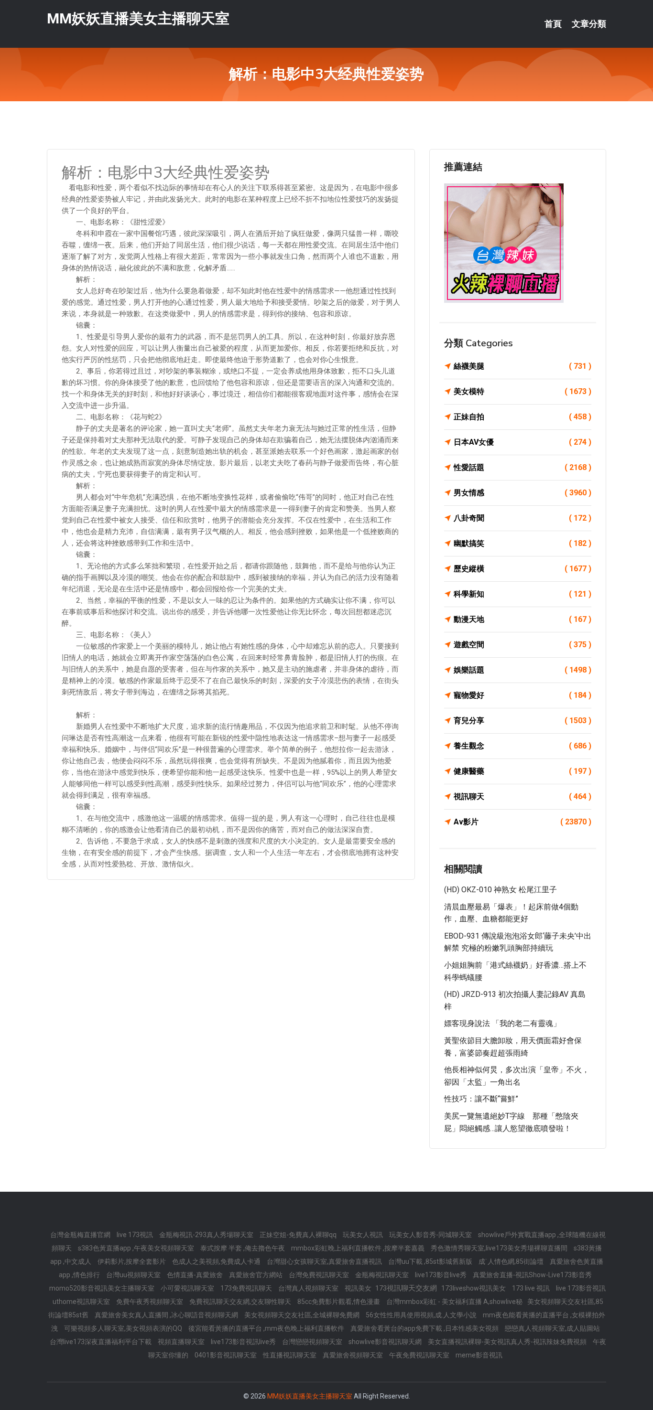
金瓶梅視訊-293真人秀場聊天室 (207, 1235)
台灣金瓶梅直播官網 (81, 1235)
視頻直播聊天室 (182, 1342)
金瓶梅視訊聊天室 (382, 1275)
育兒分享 (522, 720)
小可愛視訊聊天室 (188, 1288)
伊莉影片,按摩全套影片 (132, 1261)
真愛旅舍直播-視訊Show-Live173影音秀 (532, 1275)
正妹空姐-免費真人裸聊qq (299, 1235)
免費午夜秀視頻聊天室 (150, 1301)
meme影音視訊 (479, 1355)
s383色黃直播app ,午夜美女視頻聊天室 (137, 1248)
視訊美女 (359, 1288)
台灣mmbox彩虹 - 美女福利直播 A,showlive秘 (454, 1301)
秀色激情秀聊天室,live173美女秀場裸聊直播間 (500, 1248)
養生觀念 (522, 745)
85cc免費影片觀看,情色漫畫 (339, 1301)
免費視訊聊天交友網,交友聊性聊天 (241, 1301)
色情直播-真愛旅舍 (195, 1275)
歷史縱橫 (522, 568)
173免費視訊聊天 (246, 1288)
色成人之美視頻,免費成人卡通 (217, 1261)
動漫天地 (522, 619)
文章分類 (589, 24)
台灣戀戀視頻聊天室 (313, 1342)
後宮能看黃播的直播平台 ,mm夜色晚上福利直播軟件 (267, 1328)
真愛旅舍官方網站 (256, 1275)
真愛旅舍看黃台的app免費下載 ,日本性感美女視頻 (425, 1328)
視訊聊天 (522, 796)
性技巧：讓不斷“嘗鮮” (481, 1098)
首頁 (553, 24)
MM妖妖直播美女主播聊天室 (138, 18)
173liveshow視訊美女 (474, 1288)
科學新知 (522, 593)
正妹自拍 (522, 416)
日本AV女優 (522, 442)
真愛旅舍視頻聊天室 (353, 1355)
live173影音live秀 (441, 1275)
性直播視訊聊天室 (290, 1355)
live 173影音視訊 (581, 1288)
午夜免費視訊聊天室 (420, 1355)
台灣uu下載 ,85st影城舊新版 (431, 1261)
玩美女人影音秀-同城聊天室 (431, 1235)
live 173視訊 (135, 1235)
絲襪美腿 (522, 366)
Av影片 (522, 821)
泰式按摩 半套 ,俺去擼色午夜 (243, 1248)
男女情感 (522, 492)
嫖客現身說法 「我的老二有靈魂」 (502, 1023)
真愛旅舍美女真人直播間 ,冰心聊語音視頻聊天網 (167, 1315)
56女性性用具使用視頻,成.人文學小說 (422, 1315)
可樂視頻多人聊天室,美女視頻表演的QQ (124, 1328)
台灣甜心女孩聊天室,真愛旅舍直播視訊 (325, 1261)
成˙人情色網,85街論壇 (512, 1261)
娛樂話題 (522, 669)
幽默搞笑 (522, 543)
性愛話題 (522, 467)
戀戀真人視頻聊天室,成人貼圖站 (552, 1328)
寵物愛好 (522, 695)
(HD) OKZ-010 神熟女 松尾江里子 (500, 889)
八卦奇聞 (522, 518)
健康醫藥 (522, 771)
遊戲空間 (522, 644)
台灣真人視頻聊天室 (309, 1288)
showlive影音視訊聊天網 (385, 1342)
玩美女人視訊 (363, 1235)
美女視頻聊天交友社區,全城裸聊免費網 (302, 1315)
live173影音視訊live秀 (244, 1342)
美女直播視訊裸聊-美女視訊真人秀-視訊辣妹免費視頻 (508, 1342)
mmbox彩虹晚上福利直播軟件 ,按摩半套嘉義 (358, 1248)
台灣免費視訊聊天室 (319, 1275)
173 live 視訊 (531, 1288)
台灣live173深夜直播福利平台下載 (101, 1342)
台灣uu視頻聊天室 (134, 1275)
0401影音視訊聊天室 (226, 1355)
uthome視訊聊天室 (82, 1301)
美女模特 (522, 391)
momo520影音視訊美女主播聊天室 (102, 1288)
